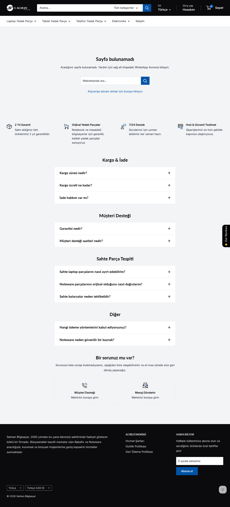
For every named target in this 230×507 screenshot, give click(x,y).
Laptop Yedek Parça (19, 21)
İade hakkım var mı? (74, 198)
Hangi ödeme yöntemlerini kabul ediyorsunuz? (93, 327)
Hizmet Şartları (135, 441)
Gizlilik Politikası (136, 446)
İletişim (140, 21)
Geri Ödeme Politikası (139, 451)
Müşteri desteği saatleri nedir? (81, 241)
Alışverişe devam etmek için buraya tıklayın (115, 91)
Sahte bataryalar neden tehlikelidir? (85, 296)
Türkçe (12, 488)
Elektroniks (119, 21)
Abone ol (187, 471)
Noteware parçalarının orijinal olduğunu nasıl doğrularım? (101, 284)
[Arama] (147, 8)
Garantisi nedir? (71, 228)
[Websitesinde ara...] (145, 81)
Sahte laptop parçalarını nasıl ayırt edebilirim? (92, 272)
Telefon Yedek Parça (89, 21)
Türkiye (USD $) (35, 488)
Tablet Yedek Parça (54, 21)
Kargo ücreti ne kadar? (76, 185)
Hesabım (189, 9)
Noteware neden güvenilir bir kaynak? (87, 340)
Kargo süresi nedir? (73, 173)
